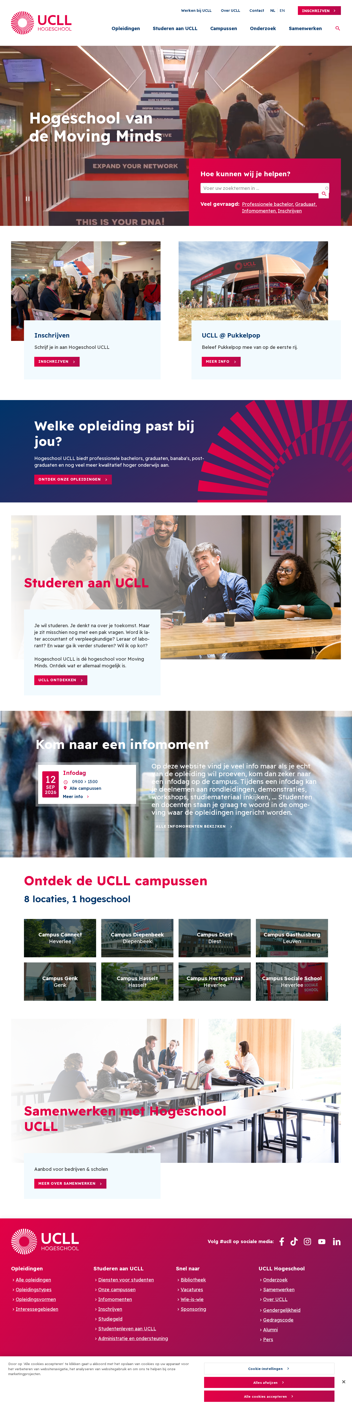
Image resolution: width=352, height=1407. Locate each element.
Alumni (270, 1330)
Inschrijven (316, 10)
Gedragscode (278, 1320)
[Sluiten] (343, 1381)
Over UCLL (230, 10)
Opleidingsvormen (36, 1299)
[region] (176, 1381)
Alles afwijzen (265, 1383)
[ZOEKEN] (324, 194)
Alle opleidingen (33, 1280)
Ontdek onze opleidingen (69, 479)
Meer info (218, 361)
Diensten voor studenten (126, 1280)
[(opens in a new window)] (281, 1241)
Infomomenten (259, 211)
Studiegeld (110, 1319)
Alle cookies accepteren (265, 1396)
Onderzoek (263, 28)
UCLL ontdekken (57, 680)
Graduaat (305, 204)
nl (272, 10)
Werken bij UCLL (196, 10)
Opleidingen (126, 28)
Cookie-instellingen (265, 1369)
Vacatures (192, 1290)
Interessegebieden (37, 1309)
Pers (268, 1339)
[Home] (41, 22)
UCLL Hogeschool (281, 1268)
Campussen (223, 28)
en (282, 10)
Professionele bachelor (267, 204)
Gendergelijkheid (281, 1310)
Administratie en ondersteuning (133, 1338)
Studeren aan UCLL (175, 28)
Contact (256, 10)
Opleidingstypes (34, 1290)
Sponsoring (193, 1309)
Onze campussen (117, 1290)
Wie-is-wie (192, 1299)
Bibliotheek (193, 1280)
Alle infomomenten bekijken (191, 826)
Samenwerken (305, 28)
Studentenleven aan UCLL (127, 1329)
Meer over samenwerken (66, 1183)
